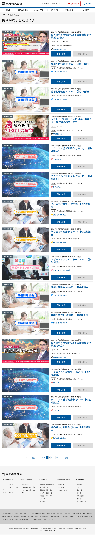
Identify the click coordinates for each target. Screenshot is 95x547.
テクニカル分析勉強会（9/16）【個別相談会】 (71, 401)
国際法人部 (25, 484)
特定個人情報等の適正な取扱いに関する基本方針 (47, 514)
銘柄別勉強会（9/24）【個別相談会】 (71, 314)
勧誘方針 (67, 514)
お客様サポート (70, 10)
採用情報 (46, 3)
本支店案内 (80, 496)
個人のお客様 (23, 10)
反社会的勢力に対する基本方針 (82, 514)
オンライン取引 (8, 492)
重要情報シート (56, 516)
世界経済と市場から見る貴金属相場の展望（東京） (71, 344)
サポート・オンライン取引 (11, 488)
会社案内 (86, 10)
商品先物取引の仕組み (47, 484)
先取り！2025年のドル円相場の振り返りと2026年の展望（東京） (71, 121)
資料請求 (61, 487)
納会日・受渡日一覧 (46, 493)
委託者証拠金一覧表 (46, 490)
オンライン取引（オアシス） (29, 491)
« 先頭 (33, 458)
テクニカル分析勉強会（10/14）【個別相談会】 (71, 177)
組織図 (79, 493)
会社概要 (79, 484)
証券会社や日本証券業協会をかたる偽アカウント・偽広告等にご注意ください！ (28, 519)
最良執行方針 (44, 516)
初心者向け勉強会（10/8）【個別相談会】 (71, 205)
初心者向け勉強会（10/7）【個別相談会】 (71, 233)
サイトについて (8, 514)
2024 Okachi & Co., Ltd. (48, 530)
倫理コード (6, 516)
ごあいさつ (80, 487)
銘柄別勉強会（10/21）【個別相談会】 (71, 91)
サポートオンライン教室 (62, 270)
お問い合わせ (62, 484)
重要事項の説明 (68, 516)
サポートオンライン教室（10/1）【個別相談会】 (71, 261)
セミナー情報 (62, 490)
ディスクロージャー (83, 502)
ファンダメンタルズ (60, 72)
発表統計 (43, 502)
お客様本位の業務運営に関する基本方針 (25, 516)
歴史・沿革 (80, 490)
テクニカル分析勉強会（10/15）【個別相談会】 (71, 150)
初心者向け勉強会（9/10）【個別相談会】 (71, 429)
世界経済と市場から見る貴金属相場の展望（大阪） (71, 36)
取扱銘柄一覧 (44, 487)
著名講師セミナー (59, 49)
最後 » (67, 458)
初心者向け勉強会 (59, 215)
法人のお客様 (38, 10)
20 (57, 458)
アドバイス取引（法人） (29, 487)
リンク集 (43, 499)
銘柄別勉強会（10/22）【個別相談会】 (71, 63)
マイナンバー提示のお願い (83, 516)
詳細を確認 (61, 54)
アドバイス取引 (8, 484)
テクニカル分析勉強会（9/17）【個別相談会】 (71, 373)
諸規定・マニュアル (46, 496)
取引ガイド (54, 10)
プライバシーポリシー (22, 514)
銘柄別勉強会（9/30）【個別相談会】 (71, 287)
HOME (8, 10)
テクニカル (57, 159)
